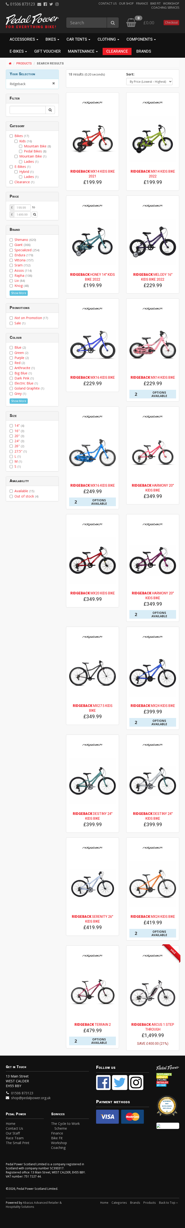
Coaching (58, 1147)
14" (19, 425)
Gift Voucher (47, 51)
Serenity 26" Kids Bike (92, 919)
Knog (21, 285)
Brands (143, 51)
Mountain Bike (37, 146)
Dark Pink (24, 378)
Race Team (15, 1138)
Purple (21, 357)
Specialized (27, 250)
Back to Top (167, 1202)
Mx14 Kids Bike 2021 (92, 174)
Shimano (25, 239)
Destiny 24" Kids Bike (92, 816)
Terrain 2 (92, 1024)
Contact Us (108, 3)
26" (19, 446)
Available (24, 491)
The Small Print (17, 1142)
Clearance (117, 51)
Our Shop (126, 3)
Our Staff (13, 1133)
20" (19, 436)
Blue (20, 347)
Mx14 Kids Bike (153, 377)
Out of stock (26, 496)
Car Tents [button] (77, 39)
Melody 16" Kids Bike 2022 (152, 277)
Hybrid (26, 171)
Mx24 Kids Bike (153, 705)
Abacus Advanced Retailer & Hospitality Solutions (34, 1205)
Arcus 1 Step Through (152, 1027)
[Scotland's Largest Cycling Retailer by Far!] (167, 1080)
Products (24, 63)
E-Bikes (22, 166)
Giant (22, 244)
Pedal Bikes (35, 151)
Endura (23, 255)
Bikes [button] (51, 39)
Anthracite (24, 367)
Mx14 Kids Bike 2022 (153, 174)
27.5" (20, 451)
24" (19, 441)
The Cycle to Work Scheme (65, 1126)
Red (19, 362)
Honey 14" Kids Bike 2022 (92, 277)
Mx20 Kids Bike (92, 593)
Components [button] (139, 39)
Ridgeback (18, 84)
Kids (25, 141)
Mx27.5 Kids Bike (92, 708)
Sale (20, 323)
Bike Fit (155, 3)
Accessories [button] (23, 39)
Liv (19, 280)
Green (21, 352)
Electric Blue (26, 383)
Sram (22, 265)
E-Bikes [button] (17, 51)
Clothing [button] (107, 39)
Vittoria (23, 260)
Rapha (23, 275)
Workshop (171, 3)
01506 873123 (22, 4)
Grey (20, 393)
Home (10, 1123)
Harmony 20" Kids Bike (153, 488)
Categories (119, 1202)
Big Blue (23, 373)
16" (19, 430)
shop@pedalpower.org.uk (31, 1098)
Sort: (130, 74)
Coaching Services (165, 8)
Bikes (21, 135)
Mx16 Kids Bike (92, 377)
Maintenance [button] (81, 51)
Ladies (31, 161)
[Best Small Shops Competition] (167, 1126)
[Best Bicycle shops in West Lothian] (167, 1107)
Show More (18, 293)
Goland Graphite (29, 388)
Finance (142, 3)
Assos (23, 270)
